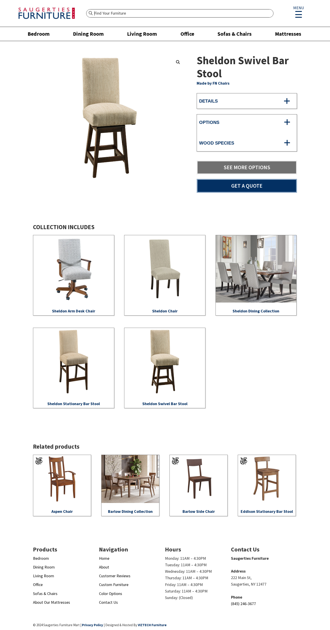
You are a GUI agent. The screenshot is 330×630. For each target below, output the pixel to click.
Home (104, 558)
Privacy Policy (92, 625)
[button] (178, 62)
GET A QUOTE (246, 185)
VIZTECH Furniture (152, 625)
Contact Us (108, 602)
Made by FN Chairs (213, 83)
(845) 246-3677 (243, 603)
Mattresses (288, 33)
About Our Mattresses (51, 602)
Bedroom (39, 33)
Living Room (142, 33)
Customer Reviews (114, 575)
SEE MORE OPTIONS (247, 167)
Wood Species (216, 142)
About (104, 567)
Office (187, 33)
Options (209, 122)
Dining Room (88, 33)
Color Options (110, 593)
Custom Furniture (113, 584)
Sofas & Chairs (235, 33)
